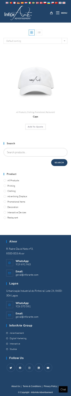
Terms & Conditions (32, 386)
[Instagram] (29, 367)
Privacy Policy (50, 386)
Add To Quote (35, 126)
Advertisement (17, 332)
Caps (35, 116)
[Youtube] (48, 367)
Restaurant (50, 112)
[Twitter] (11, 367)
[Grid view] (32, 32)
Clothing (30, 112)
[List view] (39, 32)
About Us (15, 386)
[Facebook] (20, 367)
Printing (11, 185)
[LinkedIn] (39, 367)
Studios (13, 349)
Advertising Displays (17, 196)
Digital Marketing (18, 338)
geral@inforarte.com (27, 274)
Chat (63, 389)
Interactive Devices (16, 212)
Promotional (40, 112)
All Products (21, 112)
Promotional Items (16, 201)
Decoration (12, 207)
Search (59, 162)
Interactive (15, 343)
